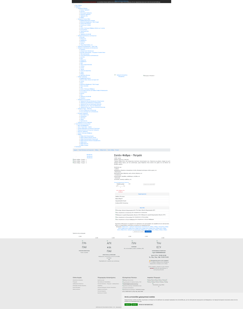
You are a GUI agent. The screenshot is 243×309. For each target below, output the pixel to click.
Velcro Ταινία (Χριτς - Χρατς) (85, 127)
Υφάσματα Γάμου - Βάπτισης (85, 108)
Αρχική (75, 150)
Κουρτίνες (82, 41)
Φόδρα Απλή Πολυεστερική (86, 136)
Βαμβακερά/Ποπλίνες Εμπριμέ (87, 20)
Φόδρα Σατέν (83, 142)
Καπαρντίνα (83, 38)
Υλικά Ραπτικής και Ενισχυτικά (82, 124)
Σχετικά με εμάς (101, 280)
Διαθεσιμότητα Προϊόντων (78, 283)
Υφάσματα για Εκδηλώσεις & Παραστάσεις (90, 102)
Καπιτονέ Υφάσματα (83, 131)
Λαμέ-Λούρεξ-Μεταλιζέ (86, 64)
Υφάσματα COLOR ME (85, 34)
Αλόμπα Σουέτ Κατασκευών (87, 51)
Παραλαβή (101, 261)
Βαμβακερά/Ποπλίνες (85, 78)
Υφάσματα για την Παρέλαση (85, 122)
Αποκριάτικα (83, 116)
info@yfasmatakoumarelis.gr (132, 283)
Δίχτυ (81, 58)
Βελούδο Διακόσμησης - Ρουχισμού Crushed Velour (92, 52)
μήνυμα (152, 268)
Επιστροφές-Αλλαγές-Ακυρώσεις (79, 285)
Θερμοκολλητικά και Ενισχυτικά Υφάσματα (88, 130)
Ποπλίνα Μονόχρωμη (85, 23)
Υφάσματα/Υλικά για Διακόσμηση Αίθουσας (90, 104)
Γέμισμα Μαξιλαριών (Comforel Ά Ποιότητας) (89, 128)
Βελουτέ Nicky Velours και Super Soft (89, 79)
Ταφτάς (82, 69)
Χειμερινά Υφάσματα (85, 14)
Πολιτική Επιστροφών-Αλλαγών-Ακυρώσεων (107, 287)
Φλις (81, 95)
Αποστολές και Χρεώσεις (78, 280)
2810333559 (135, 285)
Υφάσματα (77, 6)
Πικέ (81, 26)
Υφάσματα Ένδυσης (82, 8)
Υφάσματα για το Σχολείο (84, 99)
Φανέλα (82, 32)
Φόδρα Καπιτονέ (84, 143)
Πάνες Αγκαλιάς (84, 86)
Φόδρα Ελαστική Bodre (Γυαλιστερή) (89, 139)
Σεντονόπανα (83, 29)
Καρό (81, 63)
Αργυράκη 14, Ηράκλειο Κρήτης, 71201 (133, 281)
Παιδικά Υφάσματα (82, 76)
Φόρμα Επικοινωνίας (129, 280)
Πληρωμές (75, 281)
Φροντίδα (142, 207)
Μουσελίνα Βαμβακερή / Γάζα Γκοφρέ (89, 22)
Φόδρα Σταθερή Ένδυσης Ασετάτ (88, 137)
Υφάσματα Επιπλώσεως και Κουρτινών (87, 35)
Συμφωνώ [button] (128, 304)
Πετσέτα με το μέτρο (85, 25)
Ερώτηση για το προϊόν (138, 231)
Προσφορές (78, 146)
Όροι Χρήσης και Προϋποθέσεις (104, 281)
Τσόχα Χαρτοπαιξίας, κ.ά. (86, 44)
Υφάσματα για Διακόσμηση (134, 229)
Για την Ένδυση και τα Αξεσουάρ (88, 110)
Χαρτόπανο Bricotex (85, 75)
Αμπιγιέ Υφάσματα (84, 10)
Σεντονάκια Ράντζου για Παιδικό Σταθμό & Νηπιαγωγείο (94, 90)
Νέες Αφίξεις (78, 5)
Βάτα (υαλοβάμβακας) (83, 125)
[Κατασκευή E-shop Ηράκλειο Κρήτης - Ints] (106, 307)
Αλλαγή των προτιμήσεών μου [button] (146, 304)
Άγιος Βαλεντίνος (84, 114)
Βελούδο (82, 37)
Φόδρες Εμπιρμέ (84, 145)
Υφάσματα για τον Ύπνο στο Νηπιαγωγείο (90, 105)
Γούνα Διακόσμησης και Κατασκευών (89, 55)
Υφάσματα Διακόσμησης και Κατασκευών (88, 48)
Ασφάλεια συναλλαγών (102, 289)
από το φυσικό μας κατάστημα (111, 261)
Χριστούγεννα (83, 120)
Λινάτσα (82, 66)
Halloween (82, 117)
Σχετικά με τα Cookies (102, 292)
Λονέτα (82, 43)
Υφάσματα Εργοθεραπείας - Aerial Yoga (87, 46)
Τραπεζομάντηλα (84, 31)
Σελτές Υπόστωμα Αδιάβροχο (87, 89)
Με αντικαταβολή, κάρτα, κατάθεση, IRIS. (134, 248)
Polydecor (82, 49)
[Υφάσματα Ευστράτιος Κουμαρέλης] (121, 75)
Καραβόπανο (83, 61)
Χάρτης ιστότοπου (76, 289)
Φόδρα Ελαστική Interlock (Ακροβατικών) (90, 140)
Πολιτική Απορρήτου (102, 291)
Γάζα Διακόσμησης (84, 54)
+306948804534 (138, 289)
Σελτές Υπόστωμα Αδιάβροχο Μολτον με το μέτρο (92, 28)
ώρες (140, 285)
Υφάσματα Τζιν (84, 16)
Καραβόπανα (83, 40)
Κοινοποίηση (148, 231)
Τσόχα (81, 72)
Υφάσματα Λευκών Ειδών (84, 19)
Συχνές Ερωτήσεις (76, 287)
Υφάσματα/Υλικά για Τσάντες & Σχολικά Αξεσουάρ (92, 107)
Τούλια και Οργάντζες (85, 70)
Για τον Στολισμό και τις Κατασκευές (89, 111)
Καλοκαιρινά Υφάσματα (86, 13)
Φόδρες (82, 17)
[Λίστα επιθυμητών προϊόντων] (161, 75)
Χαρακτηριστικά (142, 194)
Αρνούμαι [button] (134, 304)
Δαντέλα (82, 11)
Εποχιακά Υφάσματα (83, 113)
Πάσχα (82, 119)
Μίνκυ (81, 82)
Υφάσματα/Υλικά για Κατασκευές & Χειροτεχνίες (92, 101)
